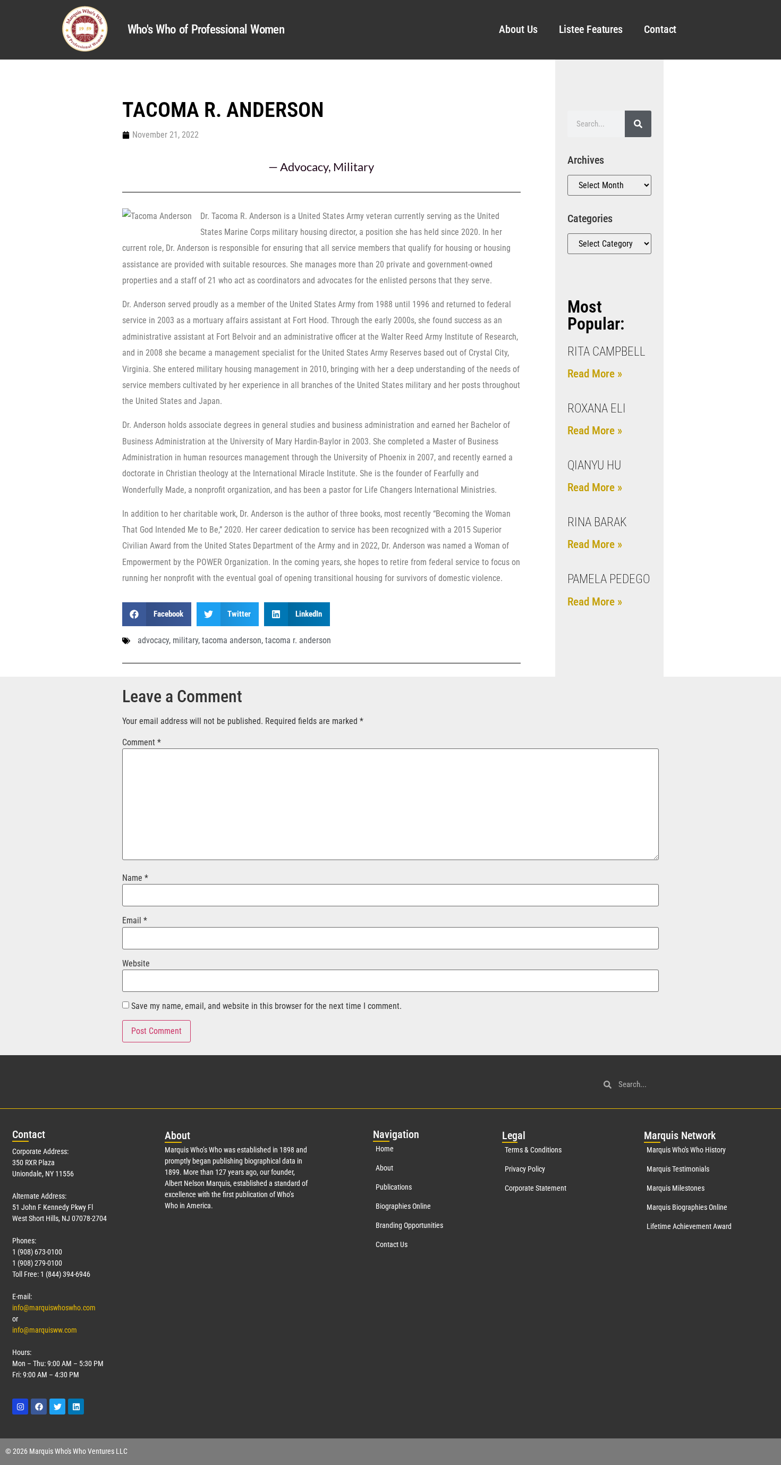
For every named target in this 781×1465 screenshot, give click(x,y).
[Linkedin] (76, 1407)
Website (136, 963)
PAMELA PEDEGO (608, 579)
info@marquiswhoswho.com (54, 1307)
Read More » (594, 373)
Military (353, 166)
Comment (141, 742)
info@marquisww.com (44, 1330)
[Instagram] (20, 1407)
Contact (660, 29)
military (185, 640)
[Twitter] (57, 1407)
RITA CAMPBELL (606, 351)
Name (135, 878)
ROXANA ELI (596, 408)
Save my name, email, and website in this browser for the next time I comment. (266, 1006)
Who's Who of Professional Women (206, 29)
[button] (156, 614)
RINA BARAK (597, 522)
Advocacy (304, 166)
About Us (518, 29)
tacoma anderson (231, 640)
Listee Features (591, 29)
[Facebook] (39, 1407)
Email (134, 920)
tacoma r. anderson (298, 640)
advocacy (153, 640)
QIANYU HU (594, 465)
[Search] (638, 124)
